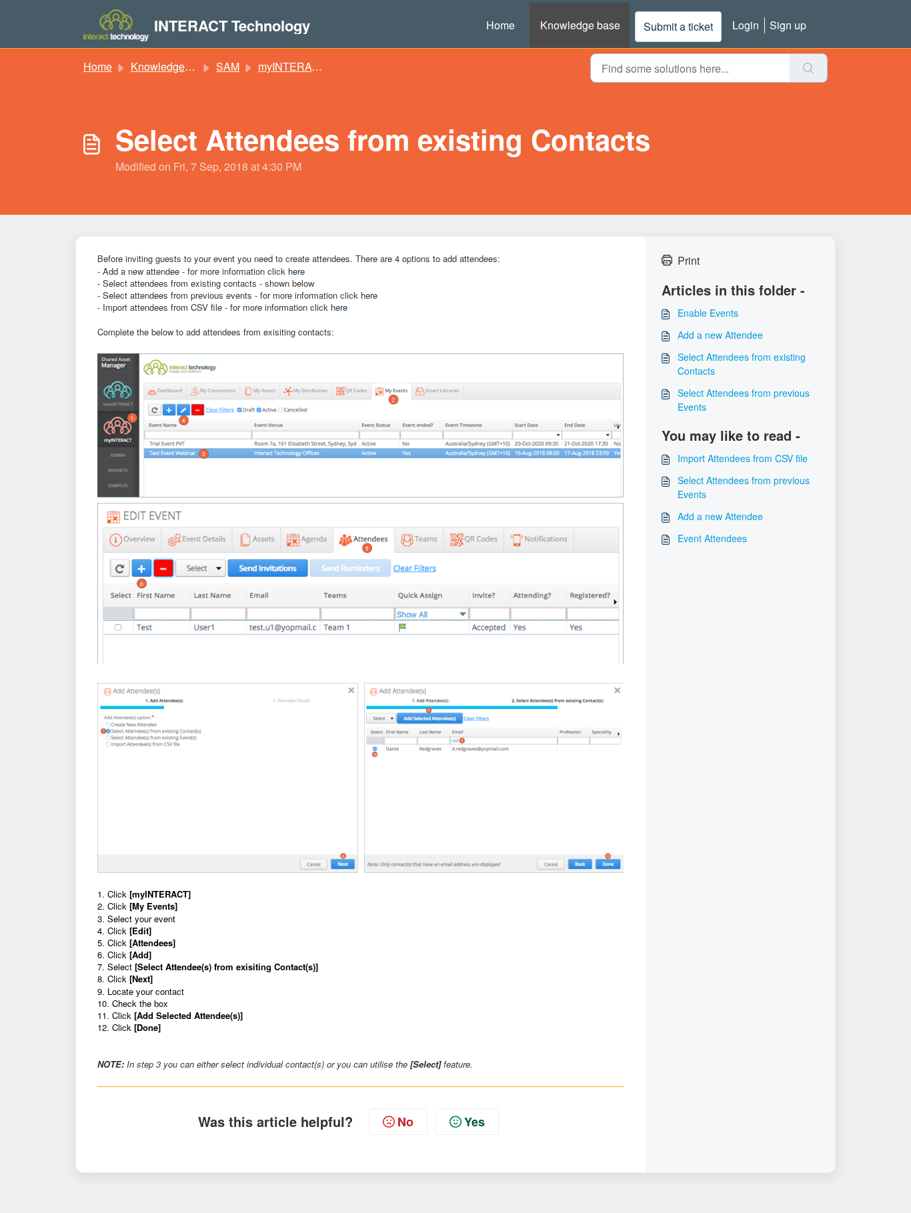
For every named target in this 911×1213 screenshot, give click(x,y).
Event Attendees (712, 538)
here (296, 271)
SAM (227, 66)
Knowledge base (580, 25)
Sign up (788, 25)
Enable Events (708, 312)
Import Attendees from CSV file (743, 458)
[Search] (809, 68)
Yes (474, 1121)
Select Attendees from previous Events (744, 399)
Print (689, 260)
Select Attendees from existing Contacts (742, 363)
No (405, 1121)
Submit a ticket (678, 26)
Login (745, 25)
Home (500, 25)
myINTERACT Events (309, 66)
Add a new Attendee (720, 334)
